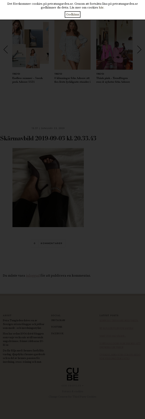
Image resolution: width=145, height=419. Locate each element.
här (101, 7)
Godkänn (72, 14)
